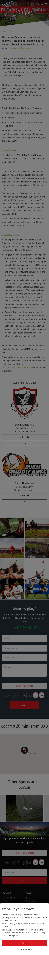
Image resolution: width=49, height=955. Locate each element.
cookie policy (13, 935)
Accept (24, 943)
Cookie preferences (24, 949)
